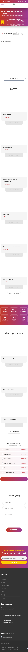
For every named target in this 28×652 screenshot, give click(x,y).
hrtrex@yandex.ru (8, 618)
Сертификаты (5, 585)
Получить (14, 562)
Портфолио (4, 595)
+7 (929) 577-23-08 (22, 1)
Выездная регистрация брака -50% (15, 20)
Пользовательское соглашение (9, 649)
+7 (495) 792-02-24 (6, 1)
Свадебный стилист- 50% (15, 19)
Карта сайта (4, 645)
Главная (3, 579)
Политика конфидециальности (9, 647)
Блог (2, 591)
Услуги (3, 582)
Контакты (4, 598)
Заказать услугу (14, 122)
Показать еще (14, 294)
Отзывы (3, 588)
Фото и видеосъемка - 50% (15, 23)
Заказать (14, 479)
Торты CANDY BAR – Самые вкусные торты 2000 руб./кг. (15, 25)
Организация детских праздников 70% (15, 21)
